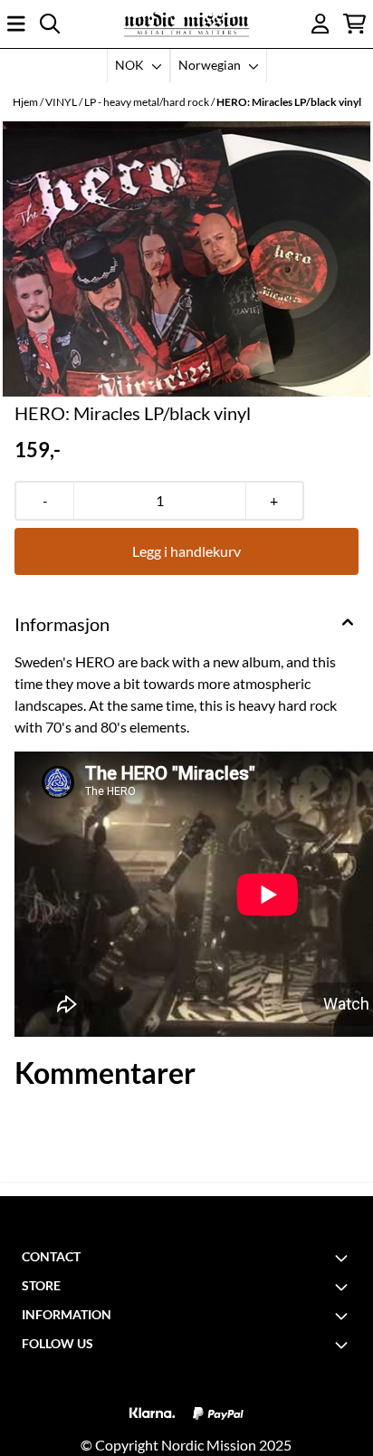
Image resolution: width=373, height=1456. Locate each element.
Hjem (26, 102)
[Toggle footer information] (344, 1257)
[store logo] (186, 24)
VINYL (62, 102)
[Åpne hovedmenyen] (16, 23)
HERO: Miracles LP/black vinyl (288, 102)
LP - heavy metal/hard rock (147, 102)
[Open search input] (50, 24)
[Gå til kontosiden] (320, 23)
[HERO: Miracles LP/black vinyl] (186, 259)
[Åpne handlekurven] (354, 23)
